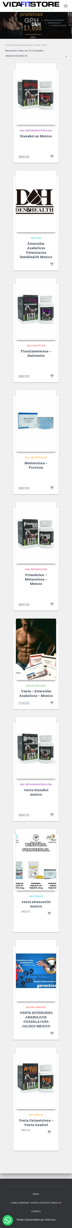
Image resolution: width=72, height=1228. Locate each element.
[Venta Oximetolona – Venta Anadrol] (36, 1078)
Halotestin (38, 345)
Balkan (30, 686)
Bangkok (41, 686)
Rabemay (50, 1219)
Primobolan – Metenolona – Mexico (36, 579)
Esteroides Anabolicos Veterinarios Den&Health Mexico (36, 250)
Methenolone (39, 569)
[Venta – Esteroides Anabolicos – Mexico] (36, 649)
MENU (36, 1194)
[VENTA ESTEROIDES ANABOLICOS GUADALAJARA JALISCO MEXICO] (36, 971)
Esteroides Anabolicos (22, 45)
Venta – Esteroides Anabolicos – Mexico (36, 693)
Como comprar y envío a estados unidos (35, 1203)
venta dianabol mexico (36, 792)
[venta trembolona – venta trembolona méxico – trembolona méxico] (32, 6)
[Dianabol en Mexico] (36, 94)
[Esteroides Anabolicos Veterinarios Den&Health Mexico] (36, 201)
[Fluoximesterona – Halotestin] (36, 309)
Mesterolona (39, 457)
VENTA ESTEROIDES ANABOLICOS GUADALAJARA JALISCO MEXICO (36, 1019)
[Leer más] (51, 264)
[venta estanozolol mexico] (36, 860)
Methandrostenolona (39, 130)
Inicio (7, 45)
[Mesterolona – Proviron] (36, 421)
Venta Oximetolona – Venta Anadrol (36, 1122)
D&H (22, 130)
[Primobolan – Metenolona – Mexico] (36, 533)
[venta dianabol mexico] (36, 748)
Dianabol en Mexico (36, 136)
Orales (38, 45)
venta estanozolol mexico (36, 904)
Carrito (36, 1211)
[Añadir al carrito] (51, 157)
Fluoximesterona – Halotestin (36, 353)
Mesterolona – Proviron (36, 465)
